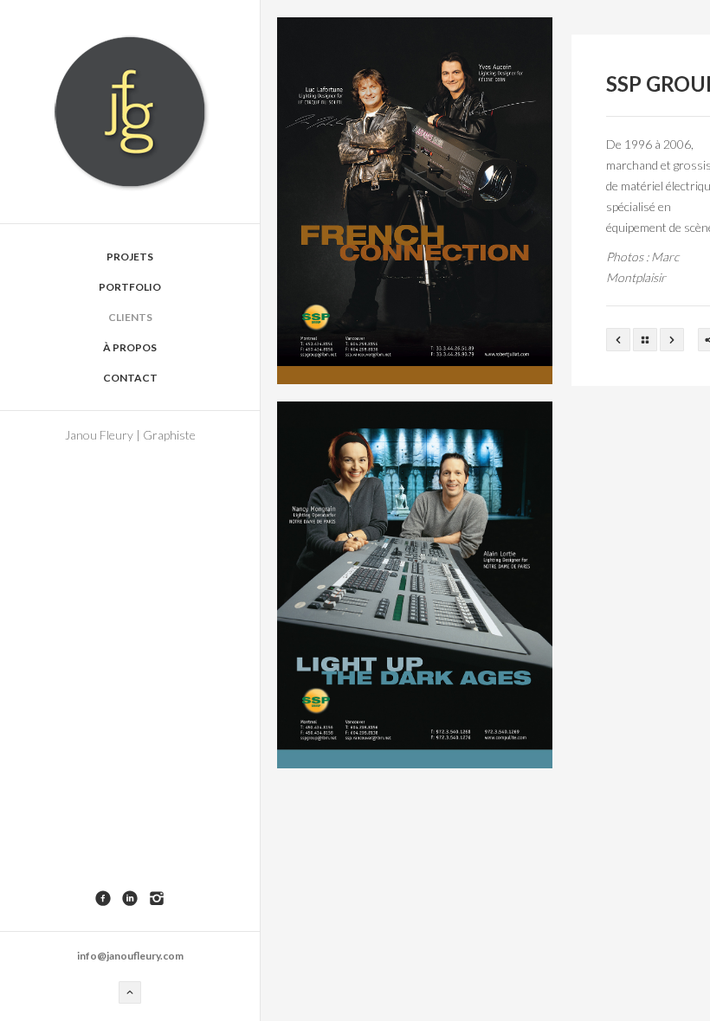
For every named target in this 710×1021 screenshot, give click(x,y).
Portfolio (130, 286)
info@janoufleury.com (130, 955)
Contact (130, 377)
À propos (130, 347)
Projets (129, 256)
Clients (130, 317)
